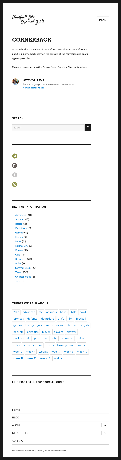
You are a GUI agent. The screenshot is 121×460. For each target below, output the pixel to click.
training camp (66, 345)
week (81, 345)
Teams (19, 272)
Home (16, 409)
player (46, 331)
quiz (53, 338)
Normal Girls (22, 245)
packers (18, 331)
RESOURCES (20, 433)
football (81, 318)
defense (32, 318)
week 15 (45, 358)
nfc (68, 325)
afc (41, 312)
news (59, 325)
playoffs (71, 331)
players (58, 331)
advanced (29, 312)
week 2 (18, 351)
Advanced (20, 214)
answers (51, 312)
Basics (18, 223)
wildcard (59, 358)
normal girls (81, 325)
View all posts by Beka (33, 87)
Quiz (17, 254)
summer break (32, 345)
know (49, 325)
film (70, 318)
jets (39, 325)
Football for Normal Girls (23, 450)
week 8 (69, 351)
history (29, 325)
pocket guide (21, 338)
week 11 (18, 358)
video (18, 281)
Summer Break (23, 267)
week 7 (56, 351)
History (19, 237)
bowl (83, 312)
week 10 (82, 351)
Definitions (21, 228)
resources (66, 338)
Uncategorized (23, 276)
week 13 (31, 358)
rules (16, 345)
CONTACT (18, 440)
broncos (18, 318)
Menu (103, 19)
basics (63, 312)
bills (73, 312)
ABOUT (17, 425)
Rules (18, 263)
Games (19, 232)
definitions (47, 318)
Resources (20, 259)
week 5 (43, 351)
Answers (20, 219)
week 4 (30, 351)
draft (61, 318)
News (18, 241)
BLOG (16, 417)
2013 (16, 312)
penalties (32, 331)
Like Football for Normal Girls (38, 382)
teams (50, 345)
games (17, 325)
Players (19, 250)
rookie (80, 338)
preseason (40, 338)
